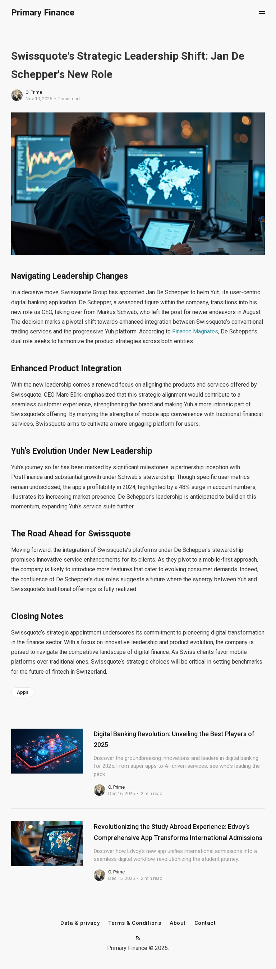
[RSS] (138, 938)
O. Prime (34, 92)
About (178, 923)
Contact (205, 923)
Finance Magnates (195, 331)
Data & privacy (80, 923)
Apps (22, 692)
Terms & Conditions (134, 923)
